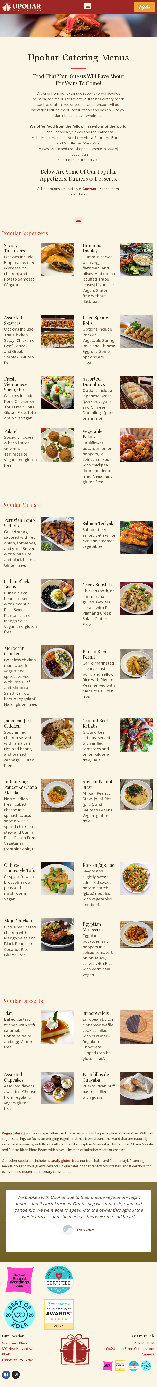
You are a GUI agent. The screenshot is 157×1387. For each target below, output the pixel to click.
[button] (87, 6)
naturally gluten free (62, 1160)
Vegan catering (13, 1133)
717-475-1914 (143, 1343)
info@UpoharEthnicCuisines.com (129, 1348)
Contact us (91, 189)
